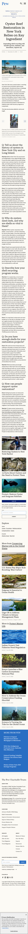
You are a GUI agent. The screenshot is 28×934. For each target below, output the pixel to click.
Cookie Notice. (5, 928)
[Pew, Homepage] (5, 3)
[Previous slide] (3, 121)
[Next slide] (25, 121)
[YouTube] (12, 877)
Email (3, 510)
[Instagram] (5, 877)
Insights (4, 833)
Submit (14, 516)
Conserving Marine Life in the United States (13, 546)
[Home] (14, 779)
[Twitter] (10, 877)
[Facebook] (3, 877)
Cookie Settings (14, 931)
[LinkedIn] (8, 877)
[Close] (26, 914)
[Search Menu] (21, 3)
